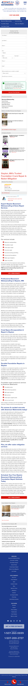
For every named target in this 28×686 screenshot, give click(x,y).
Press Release (14, 579)
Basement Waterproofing (6, 21)
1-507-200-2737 (14, 638)
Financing (14, 597)
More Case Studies (5, 520)
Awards (14, 592)
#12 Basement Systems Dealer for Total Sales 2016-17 (16, 160)
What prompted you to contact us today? (10, 71)
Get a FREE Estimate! (14, 273)
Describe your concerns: (7, 76)
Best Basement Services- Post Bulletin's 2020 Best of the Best (16, 136)
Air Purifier (14, 571)
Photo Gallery (14, 609)
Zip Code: (17, 56)
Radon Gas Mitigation (19, 23)
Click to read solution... (15, 509)
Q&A (14, 582)
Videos (14, 607)
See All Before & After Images (9, 129)
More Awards (4, 169)
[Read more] (12, 137)
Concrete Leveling (14, 560)
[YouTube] (8, 621)
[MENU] (25, 2)
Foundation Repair (5, 23)
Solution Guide (14, 584)
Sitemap (14, 676)
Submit (23, 18)
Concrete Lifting (18, 21)
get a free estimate (14, 626)
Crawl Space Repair (5, 26)
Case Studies (14, 614)
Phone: (3, 61)
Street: (3, 45)
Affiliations (14, 590)
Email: (3, 66)
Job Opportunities (14, 595)
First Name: (4, 35)
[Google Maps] (20, 621)
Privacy (20, 88)
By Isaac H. (7, 186)
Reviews (14, 605)
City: (3, 50)
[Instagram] (14, 621)
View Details (4, 118)
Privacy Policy (18, 675)
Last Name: (4, 40)
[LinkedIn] (11, 621)
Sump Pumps (14, 565)
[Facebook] (17, 621)
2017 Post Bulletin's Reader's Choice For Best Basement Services (16, 148)
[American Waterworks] (14, 681)
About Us (14, 577)
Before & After (14, 616)
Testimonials (14, 612)
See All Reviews (6, 193)
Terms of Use (15, 88)
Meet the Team (14, 588)
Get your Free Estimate (14, 92)
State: (3, 56)
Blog (14, 586)
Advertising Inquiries (14, 599)
